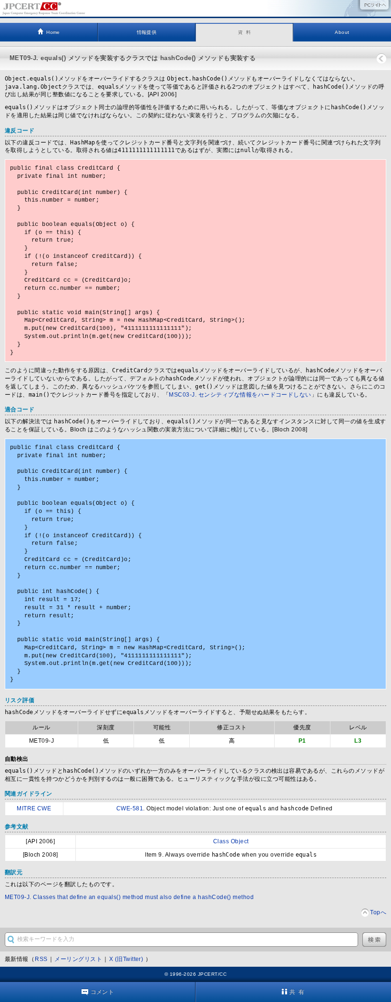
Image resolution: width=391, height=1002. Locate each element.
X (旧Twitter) (127, 959)
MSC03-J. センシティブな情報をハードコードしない (240, 394)
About (342, 32)
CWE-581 (129, 808)
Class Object (231, 841)
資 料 (244, 32)
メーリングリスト (78, 959)
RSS (41, 959)
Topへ (378, 912)
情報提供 (147, 32)
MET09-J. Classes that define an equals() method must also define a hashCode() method (129, 897)
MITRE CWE (34, 808)
